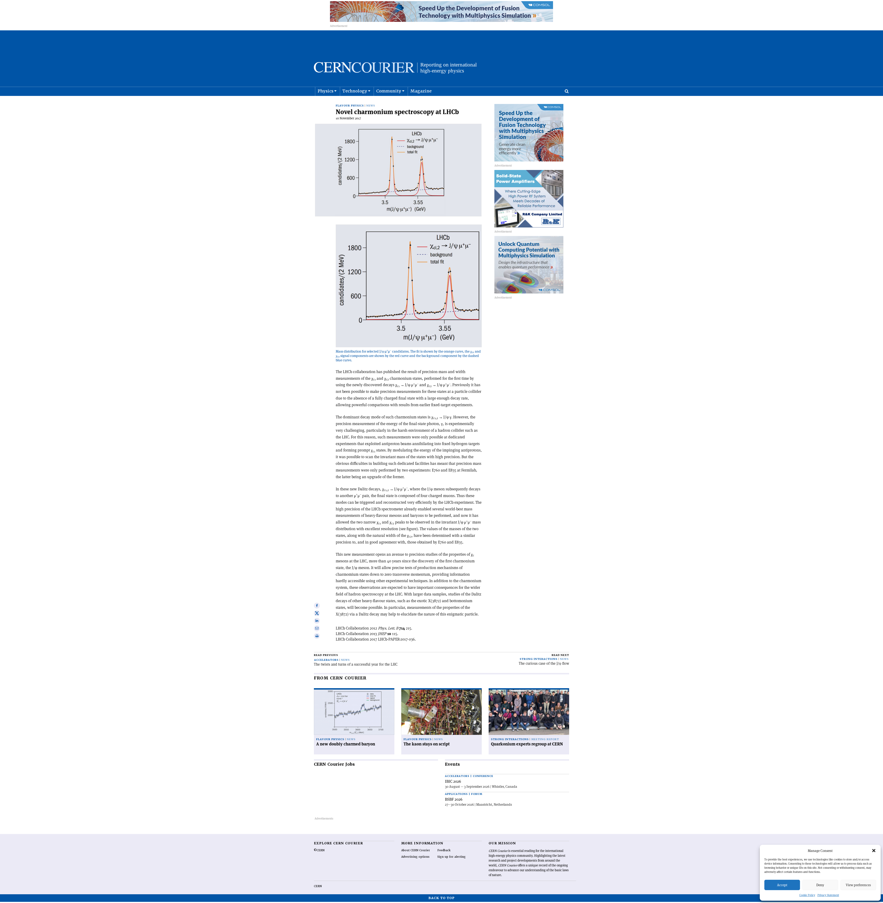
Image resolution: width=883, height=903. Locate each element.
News (370, 106)
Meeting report (545, 739)
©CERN (319, 850)
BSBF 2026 (453, 799)
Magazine (421, 91)
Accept (782, 885)
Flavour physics (350, 106)
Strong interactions (538, 659)
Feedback (443, 850)
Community (388, 91)
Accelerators (326, 660)
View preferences (858, 885)
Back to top (441, 898)
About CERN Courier (415, 850)
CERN (318, 886)
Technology (354, 91)
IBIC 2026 (453, 781)
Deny (820, 885)
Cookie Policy (807, 895)
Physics (325, 91)
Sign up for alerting (451, 857)
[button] (874, 850)
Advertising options (415, 857)
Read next (560, 655)
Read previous (326, 655)
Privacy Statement (828, 895)
